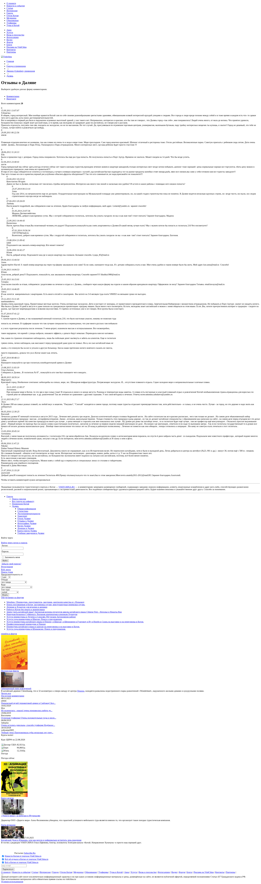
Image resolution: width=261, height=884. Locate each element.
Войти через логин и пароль (14, 543)
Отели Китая (12, 15)
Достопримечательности (28, 513)
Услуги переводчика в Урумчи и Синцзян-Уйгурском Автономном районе (41, 617)
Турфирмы (11, 23)
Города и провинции (16, 66)
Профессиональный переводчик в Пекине (26, 624)
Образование (13, 20)
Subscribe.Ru (29, 853)
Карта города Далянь (27, 531)
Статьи (10, 8)
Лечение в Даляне (25, 528)
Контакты (11, 49)
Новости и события (16, 6)
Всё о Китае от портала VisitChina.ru (21, 862)
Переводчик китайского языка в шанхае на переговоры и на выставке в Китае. (43, 626)
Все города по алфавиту (23, 501)
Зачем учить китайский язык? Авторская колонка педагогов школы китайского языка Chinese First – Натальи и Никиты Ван (64, 612)
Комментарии (13, 96)
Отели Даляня (23, 518)
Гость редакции (8, 825)
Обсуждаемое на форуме (12, 597)
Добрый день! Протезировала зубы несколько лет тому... (27, 732)
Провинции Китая (20, 504)
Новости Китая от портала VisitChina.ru (23, 856)
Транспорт (22, 516)
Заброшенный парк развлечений (16, 688)
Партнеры (11, 52)
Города (10, 13)
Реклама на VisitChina (17, 47)
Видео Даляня (23, 526)
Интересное (12, 11)
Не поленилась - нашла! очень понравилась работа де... (26, 710)
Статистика (22, 511)
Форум (10, 42)
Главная (10, 61)
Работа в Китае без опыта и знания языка (26, 609)
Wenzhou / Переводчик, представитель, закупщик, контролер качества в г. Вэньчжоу (45, 602)
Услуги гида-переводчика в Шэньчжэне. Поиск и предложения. (36, 629)
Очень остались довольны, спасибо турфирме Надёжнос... (28, 725)
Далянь (10, 76)
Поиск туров (7, 572)
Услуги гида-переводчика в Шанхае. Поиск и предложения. (34, 619)
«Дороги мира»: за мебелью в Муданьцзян (20, 816)
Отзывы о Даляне (25, 521)
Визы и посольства (15, 35)
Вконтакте (11, 99)
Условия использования (12, 881)
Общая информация (26, 509)
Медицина (11, 18)
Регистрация (7, 566)
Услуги (10, 32)
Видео (9, 40)
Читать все (6, 693)
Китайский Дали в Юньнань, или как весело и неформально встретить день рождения (41, 840)
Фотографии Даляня (26, 523)
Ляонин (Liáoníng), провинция (21, 71)
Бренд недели (7, 798)
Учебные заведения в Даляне (30, 533)
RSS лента (6, 569)
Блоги (9, 45)
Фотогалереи (13, 37)
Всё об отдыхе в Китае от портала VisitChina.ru (26, 859)
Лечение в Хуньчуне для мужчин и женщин (27, 607)
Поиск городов (19, 499)
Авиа (9, 30)
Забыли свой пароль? (11, 564)
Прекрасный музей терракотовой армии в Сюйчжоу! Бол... (28, 703)
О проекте (11, 3)
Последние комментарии (12, 696)
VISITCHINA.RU (67, 487)
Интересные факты (10, 671)
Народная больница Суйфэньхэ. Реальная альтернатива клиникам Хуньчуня (42, 614)
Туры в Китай (13, 25)
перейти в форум (9, 634)
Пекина (80, 691)
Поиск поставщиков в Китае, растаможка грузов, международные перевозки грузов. (46, 604)
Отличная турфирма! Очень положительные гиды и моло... (28, 718)
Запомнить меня (12, 557)
